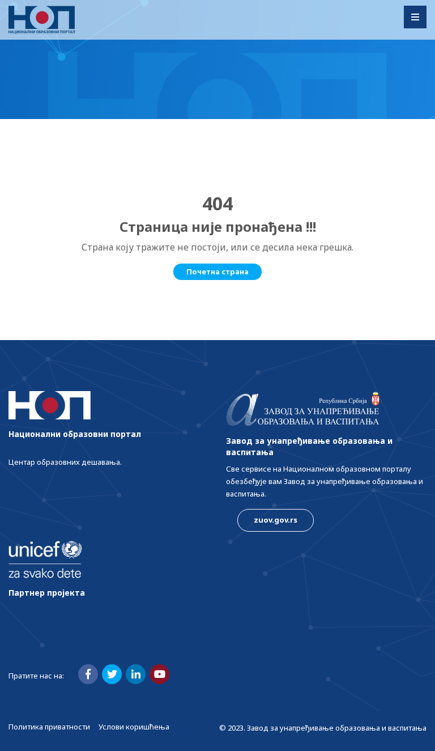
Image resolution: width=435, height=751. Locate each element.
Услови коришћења (134, 727)
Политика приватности (49, 727)
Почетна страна (217, 271)
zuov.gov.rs (275, 520)
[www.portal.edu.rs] (41, 20)
